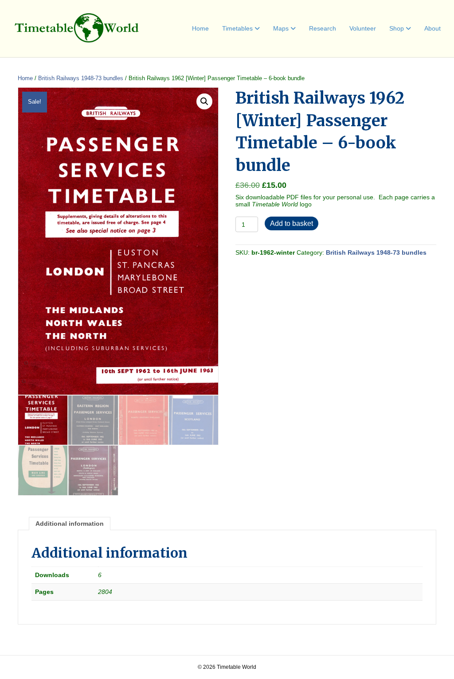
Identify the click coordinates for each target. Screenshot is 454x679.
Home (200, 28)
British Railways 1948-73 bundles (80, 78)
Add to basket (291, 223)
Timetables (237, 28)
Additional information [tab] (69, 523)
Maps (281, 28)
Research (322, 28)
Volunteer (362, 28)
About (432, 28)
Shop (396, 28)
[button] (204, 101)
